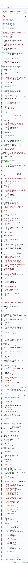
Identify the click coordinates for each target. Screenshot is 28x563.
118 (1, 75)
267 (1, 160)
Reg (9, 148)
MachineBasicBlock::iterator (16, 426)
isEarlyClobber (15, 400)
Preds (12, 154)
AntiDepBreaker (5, 557)
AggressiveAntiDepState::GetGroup (10, 47)
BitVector (5, 103)
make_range (12, 405)
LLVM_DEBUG (5, 84)
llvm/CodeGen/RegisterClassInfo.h (10, 23)
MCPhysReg (7, 191)
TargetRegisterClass (9, 79)
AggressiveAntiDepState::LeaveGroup (11, 66)
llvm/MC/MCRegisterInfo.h (9, 26)
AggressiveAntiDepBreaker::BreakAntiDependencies (12, 424)
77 (1, 52)
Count (11, 118)
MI (8, 117)
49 (1, 36)
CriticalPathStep (11, 160)
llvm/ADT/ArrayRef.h (9, 18)
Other (7, 63)
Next (6, 168)
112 (1, 72)
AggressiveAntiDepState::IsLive (9, 72)
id (11, 108)
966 (1, 557)
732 (1, 424)
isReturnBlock (13, 92)
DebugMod (4, 36)
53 (1, 38)
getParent (18, 397)
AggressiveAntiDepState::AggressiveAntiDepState (10, 38)
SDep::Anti (12, 155)
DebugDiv (4, 33)
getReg (13, 148)
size (12, 41)
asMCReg (11, 235)
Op (8, 139)
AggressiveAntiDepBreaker (10, 559)
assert (4, 58)
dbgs (18, 85)
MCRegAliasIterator (9, 96)
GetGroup (10, 61)
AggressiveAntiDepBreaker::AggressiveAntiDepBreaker (10, 75)
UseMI (10, 397)
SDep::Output (22, 155)
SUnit (13, 153)
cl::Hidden (11, 34)
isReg (6, 135)
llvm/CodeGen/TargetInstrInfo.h (10, 24)
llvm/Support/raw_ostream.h (10, 28)
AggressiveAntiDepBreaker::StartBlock (10, 90)
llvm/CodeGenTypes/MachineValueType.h (11, 25)
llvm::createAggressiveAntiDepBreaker (13, 557)
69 (1, 47)
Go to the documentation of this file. (4, 7)
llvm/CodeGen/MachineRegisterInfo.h (11, 22)
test (14, 105)
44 (1, 33)
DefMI (10, 407)
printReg (13, 195)
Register (8, 148)
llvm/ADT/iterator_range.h (9, 19)
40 (1, 31)
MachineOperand (19, 134)
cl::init (7, 34)
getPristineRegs (13, 103)
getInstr (15, 445)
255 (1, 153)
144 (1, 90)
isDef (7, 147)
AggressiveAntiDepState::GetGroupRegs (10, 52)
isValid (22, 96)
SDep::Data (22, 504)
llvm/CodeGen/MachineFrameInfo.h (10, 20)
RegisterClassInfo (14, 558)
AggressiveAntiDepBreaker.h (10, 17)
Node (6, 48)
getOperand (10, 400)
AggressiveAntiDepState (10, 91)
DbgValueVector (14, 427)
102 (1, 66)
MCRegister (16, 47)
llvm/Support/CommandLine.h (10, 27)
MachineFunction (6, 558)
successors (15, 95)
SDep (7, 154)
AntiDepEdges (8, 153)
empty (8, 330)
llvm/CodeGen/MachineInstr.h (10, 21)
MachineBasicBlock (19, 39)
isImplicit (11, 135)
